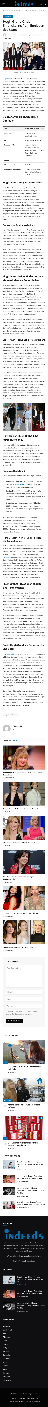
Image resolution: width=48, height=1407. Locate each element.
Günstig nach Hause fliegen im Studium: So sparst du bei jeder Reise (30, 1164)
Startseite (6, 10)
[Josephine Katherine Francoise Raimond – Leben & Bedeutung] (24, 758)
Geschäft (6, 1351)
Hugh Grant (7, 79)
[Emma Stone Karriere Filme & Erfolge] (24, 932)
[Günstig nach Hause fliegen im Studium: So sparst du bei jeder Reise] (9, 1164)
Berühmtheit (8, 16)
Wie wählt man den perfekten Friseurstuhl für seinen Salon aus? (31, 1203)
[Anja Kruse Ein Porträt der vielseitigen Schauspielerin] (24, 862)
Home (14, 1398)
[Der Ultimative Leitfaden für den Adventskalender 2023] (24, 1128)
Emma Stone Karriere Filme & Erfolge (18, 947)
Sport (5, 1369)
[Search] (44, 3)
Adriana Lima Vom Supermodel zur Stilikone (21, 913)
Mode (5, 1362)
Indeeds (34, 1394)
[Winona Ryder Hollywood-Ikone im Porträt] (24, 794)
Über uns (22, 1398)
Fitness (5, 1344)
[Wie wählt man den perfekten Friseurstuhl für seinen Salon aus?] (9, 1205)
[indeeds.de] (24, 3)
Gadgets (6, 1348)
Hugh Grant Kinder (10, 654)
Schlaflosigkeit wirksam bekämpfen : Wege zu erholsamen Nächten (31, 1190)
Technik (6, 1373)
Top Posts (6, 1376)
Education (6, 1337)
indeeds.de (12, 35)
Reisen (5, 1366)
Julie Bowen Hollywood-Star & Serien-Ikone (21, 843)
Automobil (6, 1326)
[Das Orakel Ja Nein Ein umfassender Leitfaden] (24, 1052)
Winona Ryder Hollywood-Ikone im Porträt (20, 809)
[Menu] (4, 4)
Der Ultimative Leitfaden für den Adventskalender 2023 (23, 1144)
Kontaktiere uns (32, 1398)
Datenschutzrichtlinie (33, 1401)
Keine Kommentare (36, 35)
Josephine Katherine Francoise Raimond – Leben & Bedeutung (29, 1177)
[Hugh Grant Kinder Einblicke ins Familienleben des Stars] (24, 56)
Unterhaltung (8, 1380)
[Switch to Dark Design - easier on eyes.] (41, 4)
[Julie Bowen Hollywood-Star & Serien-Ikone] (24, 828)
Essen (5, 1341)
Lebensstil (7, 1100)
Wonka (6, 557)
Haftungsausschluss (17, 1401)
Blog (5, 1062)
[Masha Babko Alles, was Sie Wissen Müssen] (24, 1090)
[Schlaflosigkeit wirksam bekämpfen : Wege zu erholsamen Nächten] (9, 1191)
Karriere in (22, 484)
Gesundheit (7, 1355)
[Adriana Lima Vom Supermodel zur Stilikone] (24, 898)
